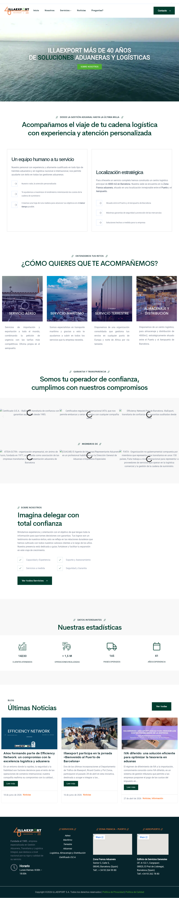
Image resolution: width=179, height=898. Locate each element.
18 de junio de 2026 (12, 795)
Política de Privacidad (113, 892)
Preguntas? (97, 10)
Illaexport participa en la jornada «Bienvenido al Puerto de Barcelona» (88, 757)
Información (157, 798)
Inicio (36, 10)
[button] (3, 416)
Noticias (81, 10)
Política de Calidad (135, 892)
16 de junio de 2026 (73, 795)
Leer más (10, 783)
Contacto (164, 10)
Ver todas (161, 706)
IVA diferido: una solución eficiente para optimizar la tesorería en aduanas (149, 757)
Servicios (65, 10)
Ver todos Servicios (33, 580)
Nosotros (49, 10)
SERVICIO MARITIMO (67, 313)
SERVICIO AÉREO (22, 313)
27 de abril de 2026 (132, 799)
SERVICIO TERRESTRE (112, 313)
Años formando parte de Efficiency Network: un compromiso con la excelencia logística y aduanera (29, 757)
